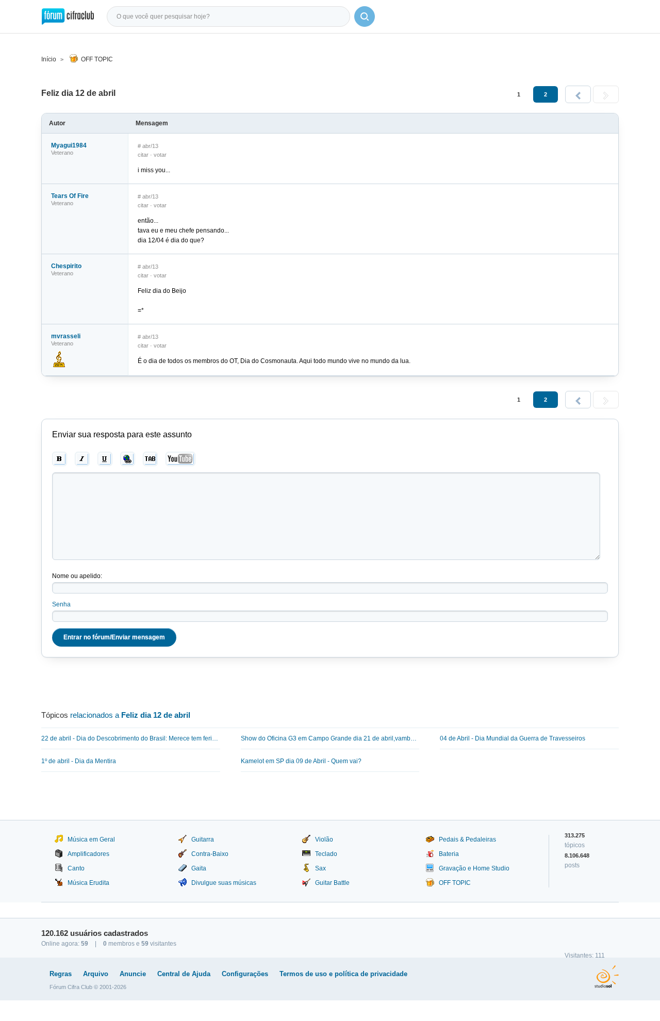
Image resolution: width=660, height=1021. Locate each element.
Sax (320, 868)
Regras (61, 974)
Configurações (245, 974)
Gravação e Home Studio (474, 868)
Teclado (326, 854)
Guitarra (202, 839)
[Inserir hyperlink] (127, 459)
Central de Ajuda (183, 974)
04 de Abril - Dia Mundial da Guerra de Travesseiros (512, 738)
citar (143, 155)
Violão (324, 839)
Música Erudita (88, 882)
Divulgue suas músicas (223, 882)
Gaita (198, 868)
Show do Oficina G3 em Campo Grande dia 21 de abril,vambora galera (330, 738)
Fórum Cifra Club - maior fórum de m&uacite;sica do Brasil (67, 16)
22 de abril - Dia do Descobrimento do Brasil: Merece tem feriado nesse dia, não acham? (130, 738)
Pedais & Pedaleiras (467, 839)
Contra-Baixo (209, 854)
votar (160, 155)
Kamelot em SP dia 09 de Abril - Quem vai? (301, 761)
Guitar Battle (332, 882)
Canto (76, 868)
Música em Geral (91, 839)
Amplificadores (88, 854)
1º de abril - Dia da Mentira (78, 761)
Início (48, 59)
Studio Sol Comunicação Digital (607, 976)
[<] (578, 94)
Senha (61, 604)
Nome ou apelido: (77, 576)
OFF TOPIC (97, 59)
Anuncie (133, 974)
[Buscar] (364, 16)
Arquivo (95, 974)
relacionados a (130, 715)
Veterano (62, 153)
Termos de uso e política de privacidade (343, 974)
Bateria (449, 854)
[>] (606, 94)
